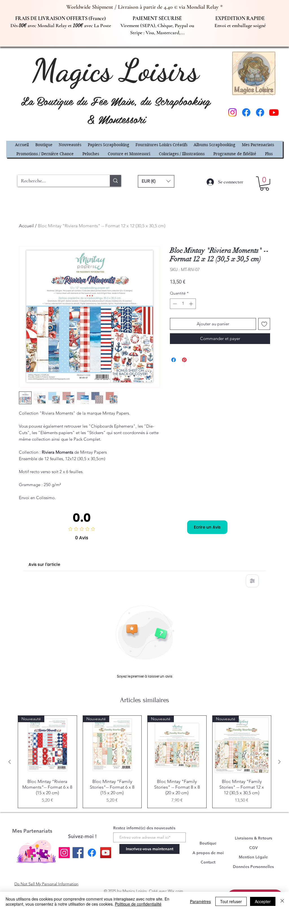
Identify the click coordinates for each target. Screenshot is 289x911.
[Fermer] (282, 901)
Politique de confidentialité (138, 904)
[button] (271, 367)
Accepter (263, 901)
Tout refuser (231, 901)
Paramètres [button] (200, 901)
